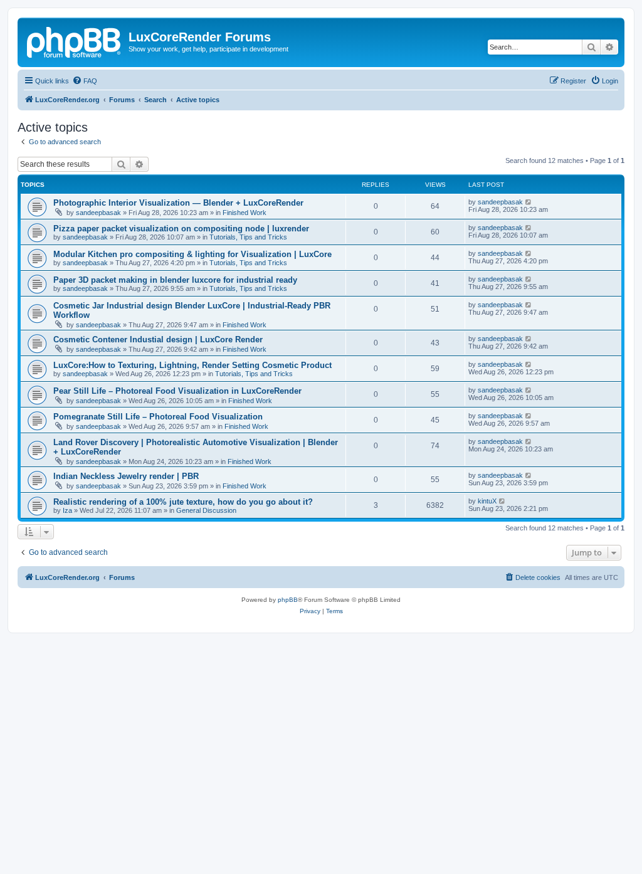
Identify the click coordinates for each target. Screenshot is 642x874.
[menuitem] (84, 80)
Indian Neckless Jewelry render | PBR (126, 476)
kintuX (487, 501)
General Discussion (206, 510)
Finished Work (244, 212)
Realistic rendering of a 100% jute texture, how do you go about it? (183, 502)
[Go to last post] (529, 202)
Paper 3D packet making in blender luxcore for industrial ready (175, 280)
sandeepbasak (98, 212)
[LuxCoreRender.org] (75, 41)
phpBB (288, 599)
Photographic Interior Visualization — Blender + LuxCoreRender (178, 203)
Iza (67, 510)
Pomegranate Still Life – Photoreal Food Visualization (158, 416)
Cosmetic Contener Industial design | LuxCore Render (158, 339)
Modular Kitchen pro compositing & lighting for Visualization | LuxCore (192, 254)
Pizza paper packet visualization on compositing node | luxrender (181, 228)
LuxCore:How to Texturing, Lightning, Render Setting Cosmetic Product (192, 365)
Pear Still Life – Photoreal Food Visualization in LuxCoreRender (177, 391)
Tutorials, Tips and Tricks (248, 237)
